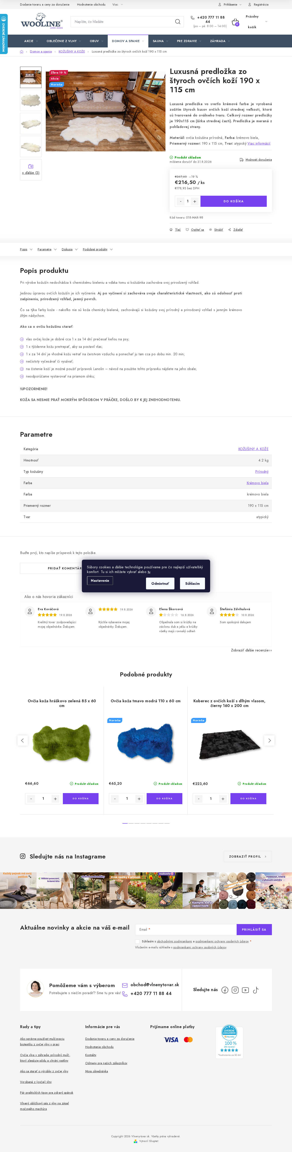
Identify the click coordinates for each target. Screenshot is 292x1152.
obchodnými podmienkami (174, 941)
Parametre (45, 249)
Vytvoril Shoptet (148, 1141)
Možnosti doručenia (259, 159)
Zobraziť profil (245, 856)
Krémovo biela (258, 482)
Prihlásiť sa (254, 929)
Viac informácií (259, 143)
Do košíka (234, 201)
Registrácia (261, 4)
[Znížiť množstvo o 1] (180, 201)
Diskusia (67, 249)
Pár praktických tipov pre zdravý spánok (46, 1092)
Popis (23, 249)
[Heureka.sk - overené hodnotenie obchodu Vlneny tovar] (229, 1042)
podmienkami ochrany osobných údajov (222, 941)
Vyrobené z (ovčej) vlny (36, 1082)
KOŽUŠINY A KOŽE (253, 449)
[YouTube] (245, 990)
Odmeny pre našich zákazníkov (106, 1063)
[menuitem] (31, 41)
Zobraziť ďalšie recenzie (250, 650)
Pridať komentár (65, 568)
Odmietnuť (160, 583)
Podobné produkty (95, 249)
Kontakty (90, 1055)
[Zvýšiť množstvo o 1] (195, 201)
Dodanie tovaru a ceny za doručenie (44, 4)
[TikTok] (255, 990)
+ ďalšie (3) (31, 172)
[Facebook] (224, 990)
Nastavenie (100, 580)
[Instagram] (235, 990)
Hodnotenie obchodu (91, 4)
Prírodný (261, 471)
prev (23, 740)
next (269, 740)
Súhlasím (192, 583)
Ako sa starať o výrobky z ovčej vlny (44, 1071)
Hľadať (178, 21)
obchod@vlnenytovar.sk (155, 985)
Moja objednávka (96, 1071)
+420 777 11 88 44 (210, 19)
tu (149, 571)
